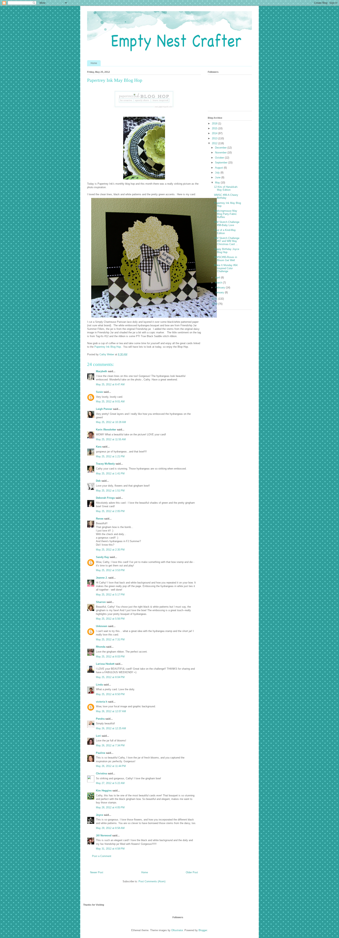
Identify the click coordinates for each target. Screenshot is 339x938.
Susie (99, 391)
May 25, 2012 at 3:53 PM (110, 570)
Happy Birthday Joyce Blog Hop (226, 251)
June (218, 177)
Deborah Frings (105, 497)
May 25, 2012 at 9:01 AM (110, 401)
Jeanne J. (102, 577)
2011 (215, 298)
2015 (215, 128)
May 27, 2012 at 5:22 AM (110, 783)
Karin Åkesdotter (106, 429)
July (218, 172)
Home (94, 63)
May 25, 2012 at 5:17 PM (110, 594)
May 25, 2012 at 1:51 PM (110, 490)
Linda (99, 684)
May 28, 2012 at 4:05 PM (110, 807)
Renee (99, 518)
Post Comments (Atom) (152, 881)
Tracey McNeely (105, 463)
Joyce (99, 814)
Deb (98, 480)
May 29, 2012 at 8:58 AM (110, 828)
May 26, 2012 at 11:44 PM (111, 766)
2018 (215, 123)
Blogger (203, 930)
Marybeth (101, 371)
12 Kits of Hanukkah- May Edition (226, 188)
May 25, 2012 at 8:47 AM (110, 384)
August (219, 167)
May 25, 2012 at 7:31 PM (110, 639)
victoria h (101, 701)
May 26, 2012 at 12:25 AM (111, 728)
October (220, 157)
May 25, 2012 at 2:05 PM (110, 511)
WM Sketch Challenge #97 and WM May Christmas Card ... (226, 241)
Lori (98, 735)
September (221, 162)
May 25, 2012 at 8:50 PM (110, 694)
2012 (215, 143)
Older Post (192, 872)
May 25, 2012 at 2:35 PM (110, 549)
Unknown (101, 626)
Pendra (100, 718)
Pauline (100, 752)
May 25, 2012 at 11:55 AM (111, 439)
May (218, 182)
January (220, 292)
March (219, 282)
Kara (98, 446)
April (218, 277)
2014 (215, 133)
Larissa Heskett (105, 663)
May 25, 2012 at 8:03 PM (110, 656)
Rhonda (100, 646)
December (221, 147)
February (220, 287)
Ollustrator (177, 930)
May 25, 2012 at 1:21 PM (110, 456)
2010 (215, 303)
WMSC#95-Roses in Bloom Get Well (225, 259)
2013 (215, 138)
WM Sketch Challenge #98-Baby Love (226, 224)
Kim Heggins (104, 790)
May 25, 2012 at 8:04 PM (110, 677)
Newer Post (96, 872)
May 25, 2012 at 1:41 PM (110, 473)
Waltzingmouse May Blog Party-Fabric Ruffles (225, 213)
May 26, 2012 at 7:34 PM (110, 745)
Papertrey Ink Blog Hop (107, 346)
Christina (101, 773)
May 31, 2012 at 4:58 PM (110, 848)
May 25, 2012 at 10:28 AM (111, 422)
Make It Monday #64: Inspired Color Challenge (226, 268)
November (221, 152)
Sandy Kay (102, 557)
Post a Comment (101, 856)
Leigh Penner (104, 408)
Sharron (101, 602)
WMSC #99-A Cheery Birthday (226, 196)
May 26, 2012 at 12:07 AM (111, 711)
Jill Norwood (103, 835)
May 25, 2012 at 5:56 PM (110, 618)
